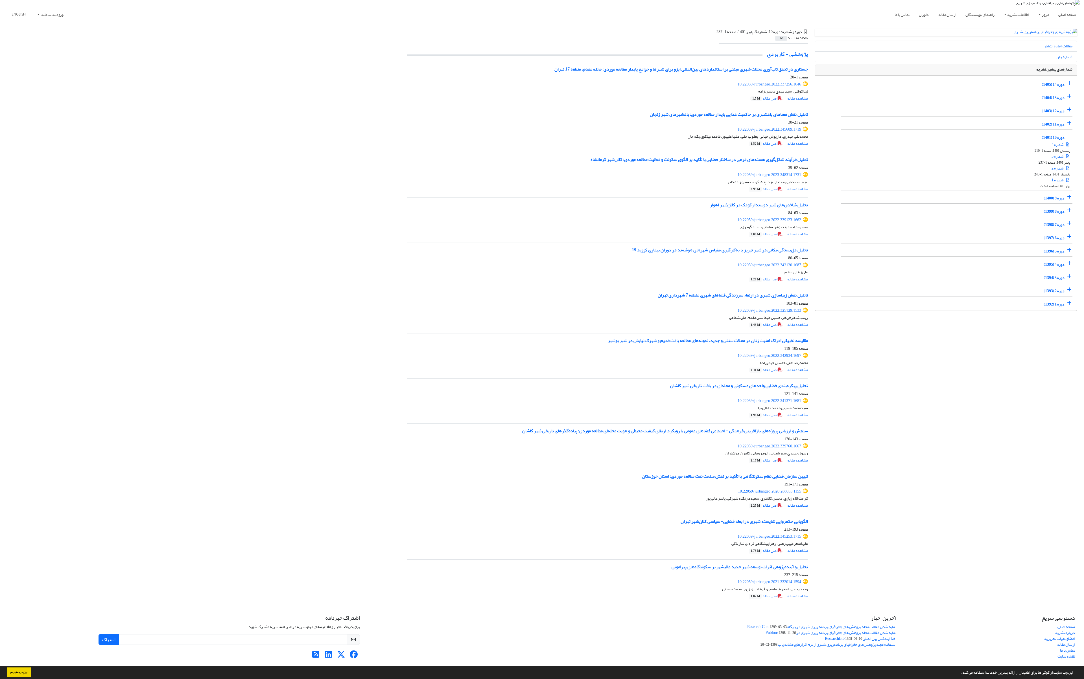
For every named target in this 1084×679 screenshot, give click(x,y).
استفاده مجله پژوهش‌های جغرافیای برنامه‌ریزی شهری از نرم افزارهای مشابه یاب (837, 644)
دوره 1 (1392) (1054, 304)
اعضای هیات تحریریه (1059, 638)
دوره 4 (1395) (1054, 264)
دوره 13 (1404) (1053, 98)
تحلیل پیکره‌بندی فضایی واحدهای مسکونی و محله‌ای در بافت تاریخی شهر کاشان (739, 385)
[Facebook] (354, 656)
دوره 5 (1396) (1054, 251)
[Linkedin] (328, 656)
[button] (960, 673)
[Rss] (316, 656)
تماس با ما (902, 14)
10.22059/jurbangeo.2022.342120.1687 (769, 265)
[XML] (713, 32)
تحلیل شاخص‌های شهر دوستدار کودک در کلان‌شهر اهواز (759, 205)
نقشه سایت (1066, 656)
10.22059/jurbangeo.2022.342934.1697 (769, 355)
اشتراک (108, 639)
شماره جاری (1063, 57)
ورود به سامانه (52, 14)
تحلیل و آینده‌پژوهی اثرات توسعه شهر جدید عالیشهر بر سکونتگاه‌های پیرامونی (740, 566)
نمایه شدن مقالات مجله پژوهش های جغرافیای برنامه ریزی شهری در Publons (831, 632)
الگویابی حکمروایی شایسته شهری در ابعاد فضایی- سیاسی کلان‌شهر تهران (744, 521)
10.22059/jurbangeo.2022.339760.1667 (769, 446)
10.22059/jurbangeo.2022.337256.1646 (769, 84)
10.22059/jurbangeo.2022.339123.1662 (769, 220)
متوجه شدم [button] (18, 672)
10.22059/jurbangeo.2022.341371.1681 (769, 401)
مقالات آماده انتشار (1058, 46)
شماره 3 (1058, 156)
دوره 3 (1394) (1054, 278)
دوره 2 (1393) (1054, 291)
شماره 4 (1058, 144)
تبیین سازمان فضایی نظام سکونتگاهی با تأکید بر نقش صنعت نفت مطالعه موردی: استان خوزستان (725, 476)
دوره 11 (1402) (1053, 124)
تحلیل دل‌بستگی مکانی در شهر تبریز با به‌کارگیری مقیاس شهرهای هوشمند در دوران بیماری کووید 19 (720, 250)
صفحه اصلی (1067, 14)
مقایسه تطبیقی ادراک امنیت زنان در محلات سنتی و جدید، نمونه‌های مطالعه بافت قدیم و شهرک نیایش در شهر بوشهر (708, 340)
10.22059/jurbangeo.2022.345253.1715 (769, 536)
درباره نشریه (1065, 632)
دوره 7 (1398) (1054, 224)
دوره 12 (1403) (1053, 111)
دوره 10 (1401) (1053, 137)
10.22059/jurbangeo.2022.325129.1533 (769, 310)
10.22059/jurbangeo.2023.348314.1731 (769, 175)
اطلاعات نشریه (1018, 14)
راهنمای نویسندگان (980, 14)
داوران (924, 14)
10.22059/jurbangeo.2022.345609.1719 (769, 129)
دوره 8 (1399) (1054, 211)
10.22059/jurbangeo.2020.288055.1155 (769, 491)
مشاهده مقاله (797, 98)
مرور (1045, 14)
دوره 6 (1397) (1054, 238)
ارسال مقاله (947, 14)
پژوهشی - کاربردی (787, 54)
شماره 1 (1058, 180)
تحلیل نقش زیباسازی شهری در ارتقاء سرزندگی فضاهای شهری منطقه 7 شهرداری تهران (733, 295)
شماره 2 (1058, 168)
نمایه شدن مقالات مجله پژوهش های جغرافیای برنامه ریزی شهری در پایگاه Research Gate (821, 626)
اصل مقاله (765, 98)
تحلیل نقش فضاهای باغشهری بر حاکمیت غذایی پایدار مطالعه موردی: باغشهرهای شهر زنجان (729, 114)
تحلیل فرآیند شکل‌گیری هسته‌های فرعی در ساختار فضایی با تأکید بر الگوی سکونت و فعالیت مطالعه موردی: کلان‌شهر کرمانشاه (699, 159)
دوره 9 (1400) (1054, 198)
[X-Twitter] (341, 656)
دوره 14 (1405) (1053, 84)
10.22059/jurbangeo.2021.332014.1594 (769, 582)
